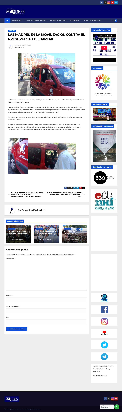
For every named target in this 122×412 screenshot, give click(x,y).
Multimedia (74, 20)
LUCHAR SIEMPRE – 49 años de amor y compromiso (46, 233)
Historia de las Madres (36, 20)
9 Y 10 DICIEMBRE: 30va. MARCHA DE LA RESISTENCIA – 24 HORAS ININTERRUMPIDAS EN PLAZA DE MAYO (27, 194)
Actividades (12, 30)
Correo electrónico (13, 306)
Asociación (17, 20)
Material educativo (58, 20)
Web (7, 317)
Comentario (10, 259)
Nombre (9, 295)
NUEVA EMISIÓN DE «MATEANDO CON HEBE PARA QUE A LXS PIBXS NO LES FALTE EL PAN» (65, 194)
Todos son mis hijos (92, 20)
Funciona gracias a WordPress (13, 409)
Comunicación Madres (24, 45)
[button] (112, 20)
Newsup (29, 409)
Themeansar (36, 409)
